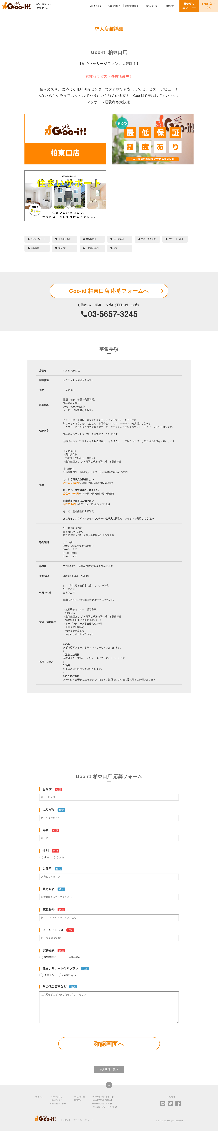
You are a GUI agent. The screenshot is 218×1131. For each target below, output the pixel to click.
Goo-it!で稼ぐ (114, 6)
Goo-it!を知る (95, 6)
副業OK (62, 248)
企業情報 (66, 1120)
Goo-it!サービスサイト (102, 1097)
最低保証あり (64, 239)
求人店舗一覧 (151, 6)
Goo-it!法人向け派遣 (101, 1104)
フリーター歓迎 (176, 239)
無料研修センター (133, 6)
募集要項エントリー (189, 5)
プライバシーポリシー (82, 1120)
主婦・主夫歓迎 (148, 239)
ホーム (40, 1097)
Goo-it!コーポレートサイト (104, 1107)
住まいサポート (38, 239)
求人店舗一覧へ (109, 1069)
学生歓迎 (35, 248)
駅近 (116, 248)
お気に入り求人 (208, 5)
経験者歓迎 (119, 239)
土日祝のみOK (92, 248)
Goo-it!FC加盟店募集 (101, 1100)
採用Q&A (170, 6)
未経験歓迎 (91, 239)
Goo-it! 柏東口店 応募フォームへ (109, 291)
